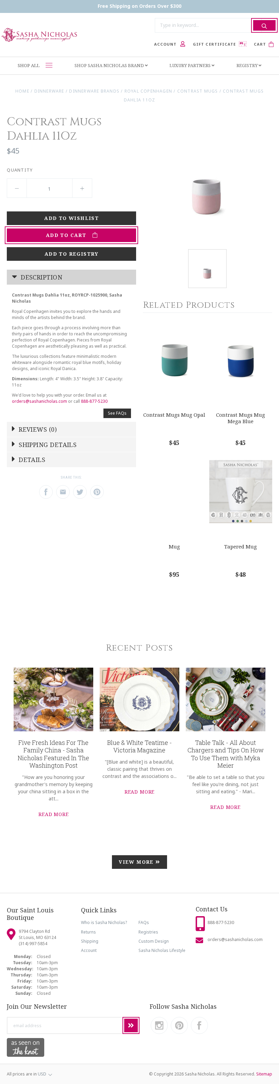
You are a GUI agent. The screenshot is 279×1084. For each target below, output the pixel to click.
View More (137, 862)
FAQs (143, 922)
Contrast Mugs (197, 91)
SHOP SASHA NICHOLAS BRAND (110, 65)
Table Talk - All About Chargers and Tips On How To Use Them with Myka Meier (225, 754)
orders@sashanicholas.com (39, 401)
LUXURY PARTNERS (190, 65)
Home (22, 91)
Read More (53, 814)
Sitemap (264, 1074)
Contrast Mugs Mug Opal (174, 414)
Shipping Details (47, 445)
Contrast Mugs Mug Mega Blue (240, 418)
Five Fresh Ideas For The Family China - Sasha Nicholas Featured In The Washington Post (53, 754)
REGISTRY (247, 65)
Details (31, 460)
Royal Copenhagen (148, 91)
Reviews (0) (37, 429)
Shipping (89, 941)
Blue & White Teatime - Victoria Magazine (139, 746)
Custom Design (153, 941)
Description (40, 277)
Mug (174, 546)
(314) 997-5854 (33, 943)
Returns (88, 932)
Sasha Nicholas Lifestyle (161, 950)
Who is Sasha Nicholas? (104, 922)
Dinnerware (49, 91)
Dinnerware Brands (94, 91)
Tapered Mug (240, 546)
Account (89, 950)
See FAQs (117, 413)
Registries (148, 932)
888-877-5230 (94, 401)
